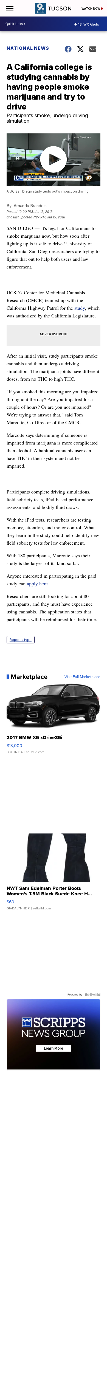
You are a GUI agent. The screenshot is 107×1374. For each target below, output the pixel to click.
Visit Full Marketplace (82, 677)
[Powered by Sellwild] (92, 994)
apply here (37, 583)
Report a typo (21, 640)
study (79, 308)
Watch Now (91, 8)
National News (28, 48)
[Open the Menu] (9, 8)
